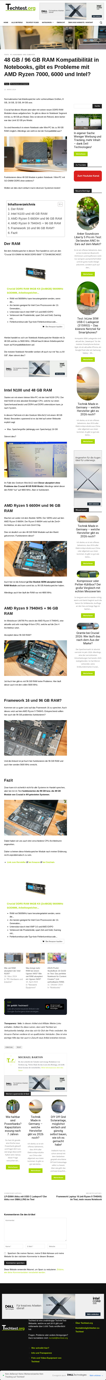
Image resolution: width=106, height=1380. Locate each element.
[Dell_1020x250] (53, 1306)
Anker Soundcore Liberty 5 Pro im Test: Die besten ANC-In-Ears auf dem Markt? (88, 239)
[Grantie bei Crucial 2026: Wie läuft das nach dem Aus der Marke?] (88, 626)
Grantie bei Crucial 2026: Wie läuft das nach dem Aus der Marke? (87, 638)
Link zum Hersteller (16, 862)
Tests (6, 54)
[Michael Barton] (10, 1064)
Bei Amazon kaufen (54, 326)
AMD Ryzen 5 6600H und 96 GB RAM (36, 218)
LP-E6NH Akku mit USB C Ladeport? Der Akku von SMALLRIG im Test (25, 1198)
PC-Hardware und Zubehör (22, 54)
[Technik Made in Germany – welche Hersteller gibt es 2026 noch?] (36, 1106)
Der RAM (17, 209)
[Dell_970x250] (71, 11)
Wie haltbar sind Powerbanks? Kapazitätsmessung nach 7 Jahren (12, 1125)
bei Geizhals (49, 862)
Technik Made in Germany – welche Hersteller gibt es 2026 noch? (35, 1127)
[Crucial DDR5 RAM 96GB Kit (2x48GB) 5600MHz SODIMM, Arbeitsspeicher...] (35, 274)
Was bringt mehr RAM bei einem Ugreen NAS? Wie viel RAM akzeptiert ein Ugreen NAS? (34, 973)
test (19, 1047)
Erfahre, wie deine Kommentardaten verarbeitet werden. (34, 1271)
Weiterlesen (13, 1167)
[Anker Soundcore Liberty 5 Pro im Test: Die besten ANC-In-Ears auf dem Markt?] (88, 213)
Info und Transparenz (41, 1352)
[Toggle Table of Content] (59, 204)
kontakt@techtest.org (58, 1337)
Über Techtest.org (84, 1322)
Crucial (9, 1047)
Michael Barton (30, 1057)
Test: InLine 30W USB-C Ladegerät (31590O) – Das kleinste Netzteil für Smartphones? (87, 325)
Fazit (14, 233)
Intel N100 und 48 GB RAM (29, 213)
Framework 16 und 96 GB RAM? (32, 228)
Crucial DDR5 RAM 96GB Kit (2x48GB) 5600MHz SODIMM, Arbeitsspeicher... (35, 290)
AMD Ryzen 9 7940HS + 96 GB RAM (36, 223)
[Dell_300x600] (88, 478)
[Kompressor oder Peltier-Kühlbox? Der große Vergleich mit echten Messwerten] (88, 574)
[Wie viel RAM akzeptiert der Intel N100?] (13, 958)
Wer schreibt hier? (40, 1347)
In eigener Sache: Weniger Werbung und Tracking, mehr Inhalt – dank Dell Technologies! (87, 140)
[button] (101, 22)
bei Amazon (34, 862)
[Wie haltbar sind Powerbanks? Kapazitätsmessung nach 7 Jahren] (13, 1106)
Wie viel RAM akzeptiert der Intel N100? (12, 971)
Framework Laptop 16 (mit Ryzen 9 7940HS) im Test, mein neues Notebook (79, 1198)
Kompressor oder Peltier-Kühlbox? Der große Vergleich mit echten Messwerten (88, 586)
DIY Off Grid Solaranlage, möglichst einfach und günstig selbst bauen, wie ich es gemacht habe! (58, 1130)
